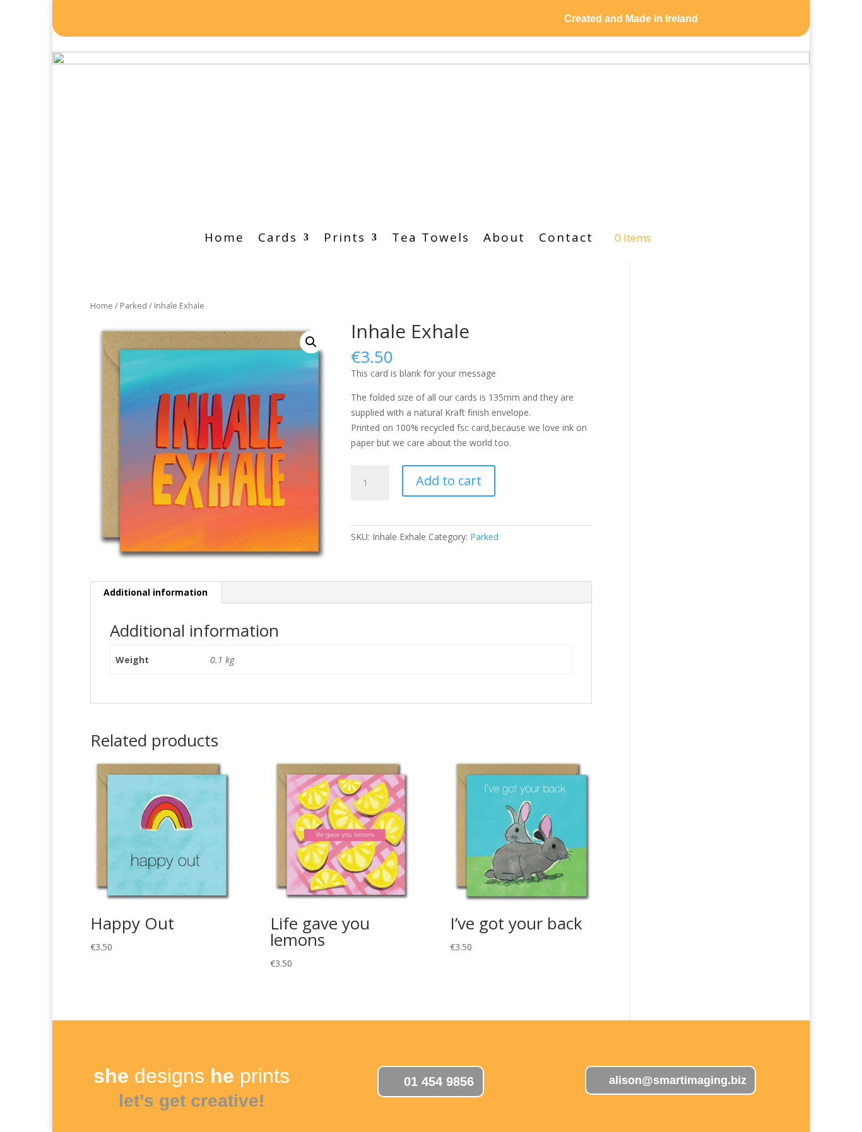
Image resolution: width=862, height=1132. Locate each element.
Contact (566, 239)
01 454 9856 (439, 1081)
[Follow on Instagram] (217, 20)
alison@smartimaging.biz (678, 1080)
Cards (277, 239)
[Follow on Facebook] (246, 20)
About (504, 239)
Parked (133, 305)
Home (224, 239)
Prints (344, 239)
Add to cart (448, 480)
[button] (311, 342)
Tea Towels (430, 239)
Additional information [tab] (155, 592)
